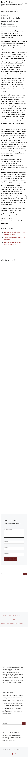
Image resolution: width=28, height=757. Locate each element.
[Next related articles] (25, 264)
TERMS (15, 675)
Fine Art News (8, 10)
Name (6, 541)
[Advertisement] (14, 592)
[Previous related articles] (21, 264)
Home (2, 10)
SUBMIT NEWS (15, 677)
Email (6, 547)
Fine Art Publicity (11, 749)
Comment (8, 529)
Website (7, 553)
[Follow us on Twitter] (15, 754)
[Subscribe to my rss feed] (12, 754)
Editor (4, 26)
